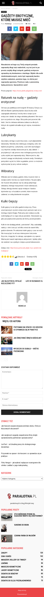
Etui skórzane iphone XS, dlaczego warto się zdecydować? (28, 515)
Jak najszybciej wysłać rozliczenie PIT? (11, 282)
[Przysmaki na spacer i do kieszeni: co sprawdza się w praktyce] (6, 330)
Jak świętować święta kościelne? (27, 338)
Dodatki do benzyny (9, 574)
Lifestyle (4, 12)
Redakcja (8, 24)
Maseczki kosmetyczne (11, 567)
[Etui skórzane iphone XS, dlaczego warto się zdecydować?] (6, 517)
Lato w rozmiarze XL (34, 281)
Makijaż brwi (6, 577)
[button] (41, 3)
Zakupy (4, 553)
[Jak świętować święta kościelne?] (6, 340)
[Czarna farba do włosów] (6, 538)
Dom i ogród (6, 556)
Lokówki (4, 563)
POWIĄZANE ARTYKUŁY (11, 317)
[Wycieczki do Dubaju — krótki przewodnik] (6, 351)
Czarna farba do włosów (24, 536)
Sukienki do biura (21, 525)
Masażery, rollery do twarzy (13, 560)
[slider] (8, 256)
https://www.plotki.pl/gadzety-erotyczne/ (27, 91)
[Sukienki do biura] (4, 528)
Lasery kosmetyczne (10, 570)
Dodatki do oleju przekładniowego (16, 581)
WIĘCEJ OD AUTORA (11, 321)
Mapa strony (22, 590)
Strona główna (5, 8)
